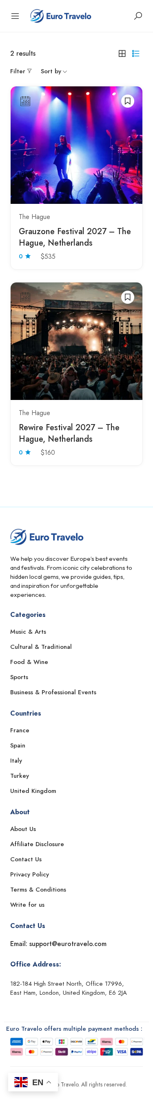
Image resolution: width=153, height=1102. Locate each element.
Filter (17, 71)
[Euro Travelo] (60, 15)
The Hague (34, 216)
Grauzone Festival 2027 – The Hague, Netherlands (75, 237)
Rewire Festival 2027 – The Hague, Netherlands (69, 433)
